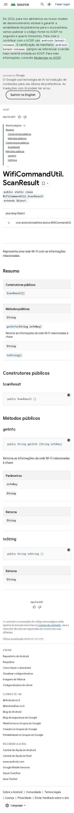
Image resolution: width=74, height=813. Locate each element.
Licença (9, 797)
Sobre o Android (12, 792)
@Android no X (11, 700)
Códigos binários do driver (18, 685)
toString (13, 355)
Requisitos (8, 662)
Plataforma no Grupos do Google (22, 723)
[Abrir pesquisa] (42, 4)
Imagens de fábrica (14, 679)
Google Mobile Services (16, 767)
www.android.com (13, 761)
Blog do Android (12, 711)
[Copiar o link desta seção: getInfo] (18, 430)
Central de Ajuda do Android (19, 750)
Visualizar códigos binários (18, 673)
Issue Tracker (10, 779)
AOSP (6, 109)
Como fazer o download (17, 667)
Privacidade (24, 797)
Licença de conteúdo (49, 625)
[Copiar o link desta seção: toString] (19, 539)
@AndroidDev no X (14, 706)
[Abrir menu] (5, 4)
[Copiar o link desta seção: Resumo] (23, 271)
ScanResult (14, 293)
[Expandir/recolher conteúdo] (24, 125)
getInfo (12, 326)
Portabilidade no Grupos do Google (23, 734)
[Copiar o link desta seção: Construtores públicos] (53, 373)
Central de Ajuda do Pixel (17, 755)
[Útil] (19, 117)
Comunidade (33, 792)
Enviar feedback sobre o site (52, 797)
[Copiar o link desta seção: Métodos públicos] (43, 419)
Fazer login (62, 4)
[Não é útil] (25, 117)
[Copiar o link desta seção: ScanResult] (24, 384)
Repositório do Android (16, 656)
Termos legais (53, 792)
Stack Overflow (11, 773)
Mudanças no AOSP (47, 58)
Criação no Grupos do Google (20, 729)
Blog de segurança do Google (20, 717)
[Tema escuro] (69, 395)
